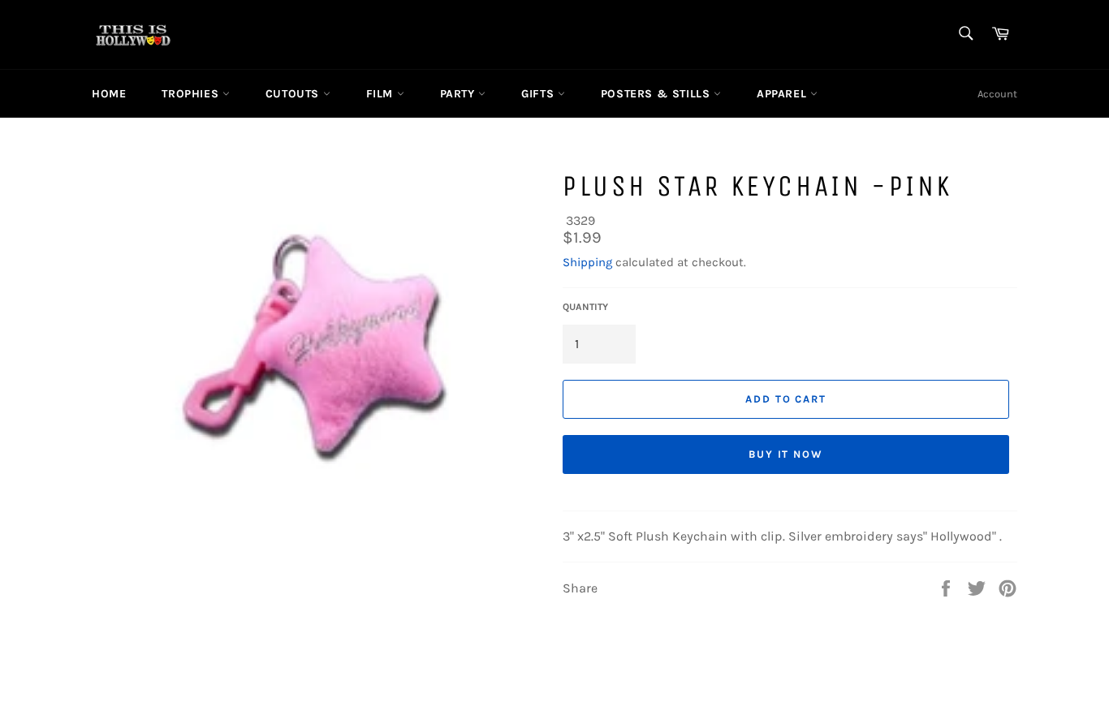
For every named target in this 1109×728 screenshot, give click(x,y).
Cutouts (294, 94)
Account (997, 94)
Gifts (539, 94)
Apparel (783, 94)
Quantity (585, 306)
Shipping (587, 262)
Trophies (192, 94)
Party (459, 94)
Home (109, 94)
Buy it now (786, 454)
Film (381, 94)
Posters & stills (657, 94)
